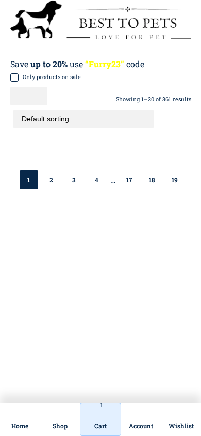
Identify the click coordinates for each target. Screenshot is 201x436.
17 (129, 180)
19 (175, 180)
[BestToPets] (100, 19)
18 (152, 180)
